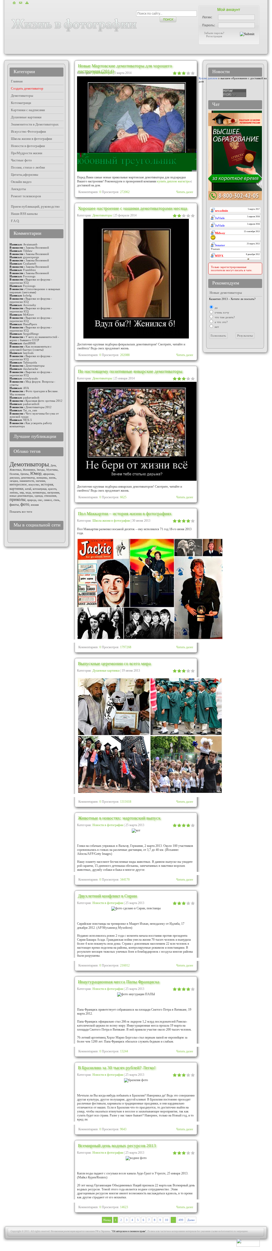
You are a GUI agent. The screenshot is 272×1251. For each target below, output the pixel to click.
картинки (16, 489)
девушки (14, 477)
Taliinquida (30, 362)
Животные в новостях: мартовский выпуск (119, 818)
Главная (17, 81)
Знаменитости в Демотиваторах (35, 124)
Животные (15, 469)
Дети (53, 465)
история (47, 484)
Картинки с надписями (28, 110)
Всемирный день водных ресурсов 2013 (117, 1145)
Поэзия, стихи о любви (28, 167)
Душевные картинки (106, 670)
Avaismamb (30, 244)
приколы (18, 499)
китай (28, 488)
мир (22, 492)
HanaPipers (30, 324)
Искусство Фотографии (28, 131)
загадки (14, 480)
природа (31, 500)
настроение (53, 492)
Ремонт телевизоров (26, 196)
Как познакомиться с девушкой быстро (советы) (31, 348)
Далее (191, 1219)
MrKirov (28, 314)
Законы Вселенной (37, 247)
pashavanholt (31, 397)
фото (24, 504)
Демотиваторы (102, 215)
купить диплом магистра (173, 181)
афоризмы (48, 473)
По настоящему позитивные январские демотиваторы (130, 371)
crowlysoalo (30, 378)
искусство (33, 484)
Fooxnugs (29, 276)
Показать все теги (21, 511)
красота (52, 488)
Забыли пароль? (214, 33)
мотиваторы (39, 492)
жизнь (52, 477)
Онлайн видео (21, 182)
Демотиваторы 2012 (39, 407)
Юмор (35, 473)
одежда (38, 495)
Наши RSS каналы (24, 214)
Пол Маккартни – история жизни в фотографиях (125, 513)
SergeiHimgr (31, 333)
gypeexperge (31, 257)
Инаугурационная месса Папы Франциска (118, 981)
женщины (41, 477)
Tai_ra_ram (30, 410)
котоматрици (39, 488)
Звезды (41, 469)
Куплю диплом (208, 78)
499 (180, 1219)
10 (166, 1219)
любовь (14, 492)
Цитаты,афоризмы (24, 175)
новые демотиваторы (21, 495)
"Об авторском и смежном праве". (129, 1231)
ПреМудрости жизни (26, 153)
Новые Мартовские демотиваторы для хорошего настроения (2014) (125, 68)
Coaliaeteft (29, 263)
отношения (50, 495)
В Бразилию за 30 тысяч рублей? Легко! (117, 1067)
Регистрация (214, 36)
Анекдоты (18, 189)
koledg (27, 295)
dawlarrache (30, 368)
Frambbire (29, 269)
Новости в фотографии (107, 825)
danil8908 (29, 343)
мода (28, 492)
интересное (18, 484)
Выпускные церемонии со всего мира (114, 663)
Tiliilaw (27, 250)
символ (48, 500)
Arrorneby (29, 305)
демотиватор (28, 477)
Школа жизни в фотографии (111, 520)
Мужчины (52, 469)
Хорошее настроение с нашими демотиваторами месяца (132, 208)
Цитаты (24, 473)
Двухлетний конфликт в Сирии (107, 895)
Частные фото (21, 160)
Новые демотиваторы (226, 293)
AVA (26, 388)
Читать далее (184, 192)
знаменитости (26, 480)
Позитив (14, 473)
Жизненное (29, 469)
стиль (56, 500)
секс (40, 500)
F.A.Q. (15, 221)
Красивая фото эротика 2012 (44, 400)
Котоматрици (21, 103)
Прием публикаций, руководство (35, 206)
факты (14, 505)
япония (35, 504)
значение (40, 480)
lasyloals (28, 352)
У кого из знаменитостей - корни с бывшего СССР (34, 338)
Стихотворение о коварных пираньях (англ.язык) (35, 290)
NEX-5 (27, 419)
